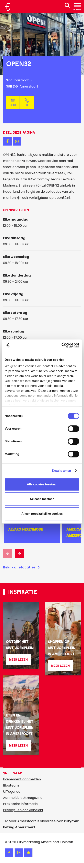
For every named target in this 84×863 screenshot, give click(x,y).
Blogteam (11, 785)
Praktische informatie (20, 804)
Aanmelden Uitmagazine (22, 797)
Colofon (66, 842)
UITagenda (11, 791)
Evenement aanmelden (22, 779)
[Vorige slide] (7, 553)
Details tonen (61, 470)
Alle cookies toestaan (42, 484)
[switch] (73, 428)
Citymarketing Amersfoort (38, 842)
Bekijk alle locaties (19, 567)
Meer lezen (18, 661)
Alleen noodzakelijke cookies (42, 513)
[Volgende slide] (19, 553)
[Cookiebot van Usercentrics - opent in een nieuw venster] (61, 345)
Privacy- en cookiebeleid (23, 810)
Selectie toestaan (42, 499)
